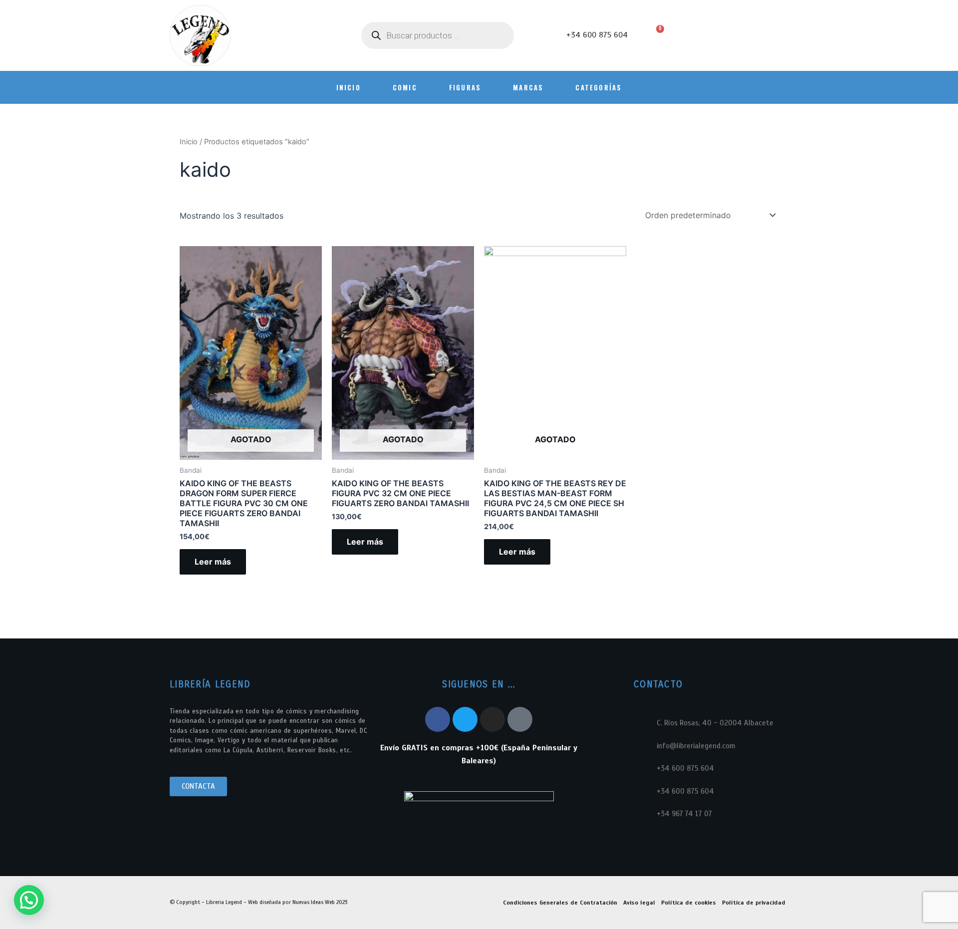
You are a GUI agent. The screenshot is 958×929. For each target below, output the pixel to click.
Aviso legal (639, 902)
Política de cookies (688, 902)
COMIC (405, 87)
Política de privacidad (753, 902)
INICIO (348, 87)
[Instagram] (492, 719)
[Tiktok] (519, 719)
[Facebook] (437, 719)
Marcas (528, 87)
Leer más (213, 562)
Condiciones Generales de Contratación (560, 902)
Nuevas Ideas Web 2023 (319, 902)
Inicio (189, 141)
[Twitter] (465, 719)
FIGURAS (465, 87)
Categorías (598, 87)
